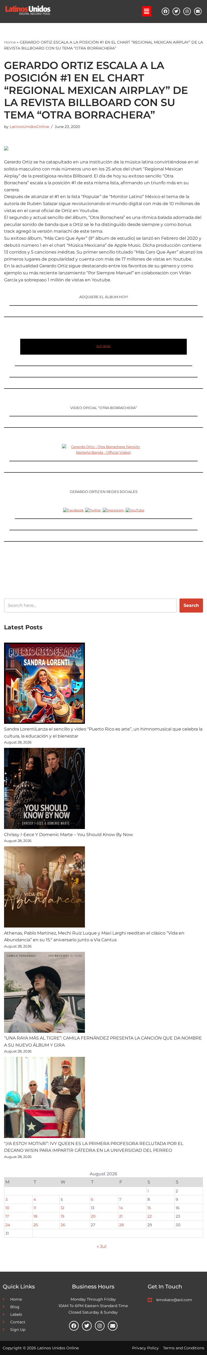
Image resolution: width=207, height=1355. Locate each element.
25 (35, 1224)
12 (62, 1207)
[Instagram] (187, 11)
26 (63, 1224)
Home (10, 42)
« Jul (101, 1246)
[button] (146, 11)
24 (7, 1224)
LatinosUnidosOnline (29, 126)
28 (121, 1224)
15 (149, 1207)
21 (121, 1216)
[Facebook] (165, 11)
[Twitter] (176, 11)
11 (34, 1207)
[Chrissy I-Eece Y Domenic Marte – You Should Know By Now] (44, 789)
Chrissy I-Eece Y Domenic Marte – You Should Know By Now (68, 834)
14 (121, 1207)
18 (35, 1216)
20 (93, 1216)
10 (7, 1207)
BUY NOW (103, 346)
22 (149, 1216)
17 (7, 1216)
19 (62, 1216)
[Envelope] (198, 11)
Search (191, 605)
